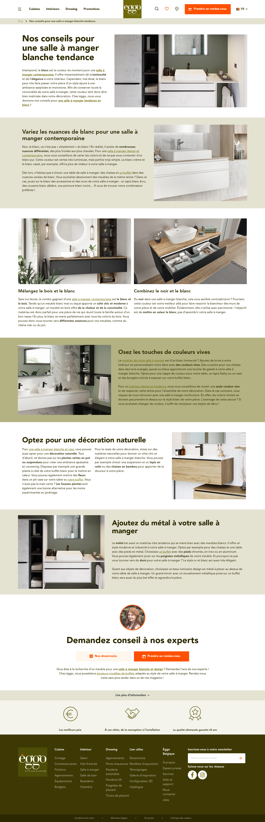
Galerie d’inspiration (143, 775)
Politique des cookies (181, 818)
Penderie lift (114, 780)
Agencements (64, 775)
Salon (83, 758)
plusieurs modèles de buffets (116, 673)
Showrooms (137, 758)
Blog (20, 21)
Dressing (71, 9)
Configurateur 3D (141, 781)
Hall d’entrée (88, 764)
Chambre (86, 787)
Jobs (166, 800)
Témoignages (138, 769)
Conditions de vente (84, 818)
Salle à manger (89, 769)
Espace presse (172, 768)
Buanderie (87, 781)
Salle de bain (88, 775)
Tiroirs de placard (117, 795)
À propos (169, 762)
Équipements (63, 781)
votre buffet (75, 479)
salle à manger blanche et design (141, 669)
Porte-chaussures (117, 764)
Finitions (60, 769)
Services (168, 774)
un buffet (125, 173)
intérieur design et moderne (147, 386)
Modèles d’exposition (144, 764)
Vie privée (149, 818)
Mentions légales (119, 818)
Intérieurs (52, 9)
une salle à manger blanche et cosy (51, 449)
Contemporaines (66, 764)
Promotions (92, 9)
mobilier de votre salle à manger (143, 360)
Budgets (60, 787)
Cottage (60, 758)
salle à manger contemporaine (91, 299)
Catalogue (136, 787)
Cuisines (34, 9)
